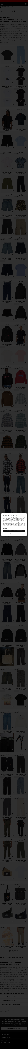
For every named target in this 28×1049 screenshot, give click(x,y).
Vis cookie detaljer (14, 534)
